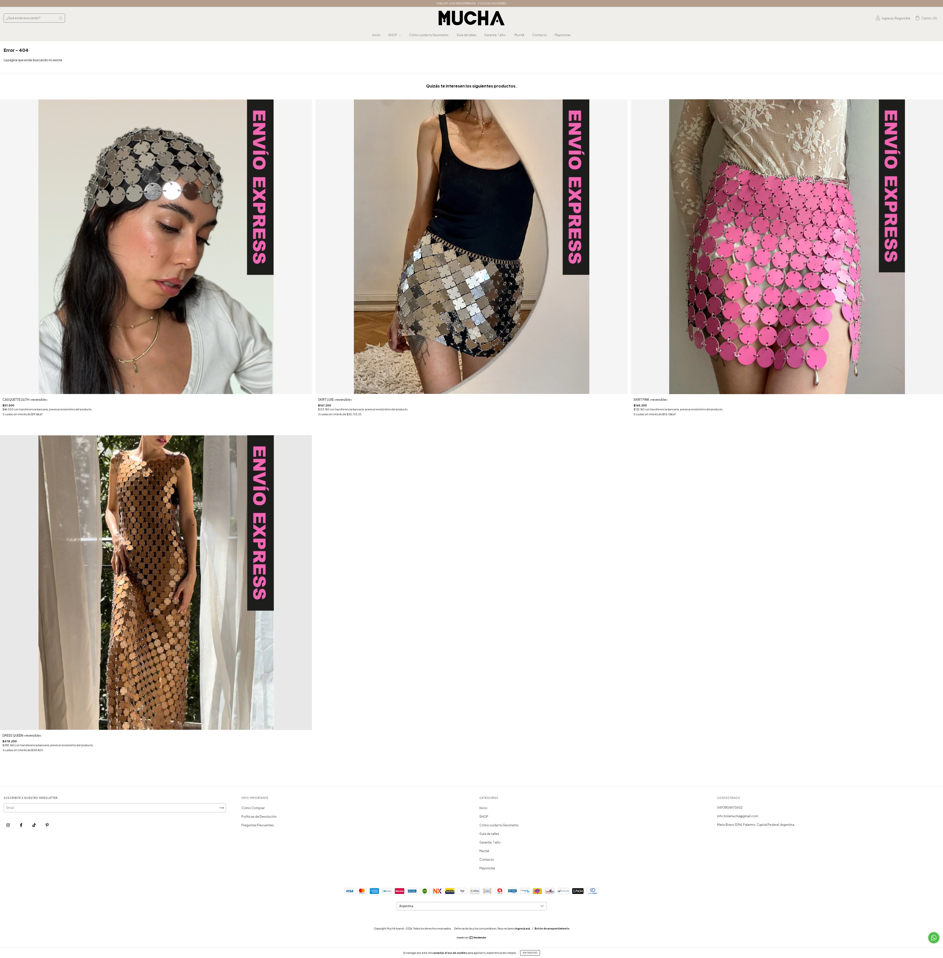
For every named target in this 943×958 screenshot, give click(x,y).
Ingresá (887, 18)
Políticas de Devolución (259, 816)
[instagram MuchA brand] (8, 825)
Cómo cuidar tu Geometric (429, 35)
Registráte (902, 18)
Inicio (376, 35)
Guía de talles (466, 35)
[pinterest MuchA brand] (47, 825)
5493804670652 (730, 807)
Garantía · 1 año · (495, 35)
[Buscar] (60, 18)
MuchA (519, 35)
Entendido (530, 953)
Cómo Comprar (252, 808)
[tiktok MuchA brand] (34, 825)
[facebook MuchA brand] (21, 825)
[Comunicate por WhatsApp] (933, 937)
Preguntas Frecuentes (257, 825)
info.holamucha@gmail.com (737, 816)
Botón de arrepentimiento (552, 928)
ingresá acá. (523, 928)
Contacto (539, 35)
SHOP (393, 35)
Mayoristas (563, 35)
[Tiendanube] (471, 938)
